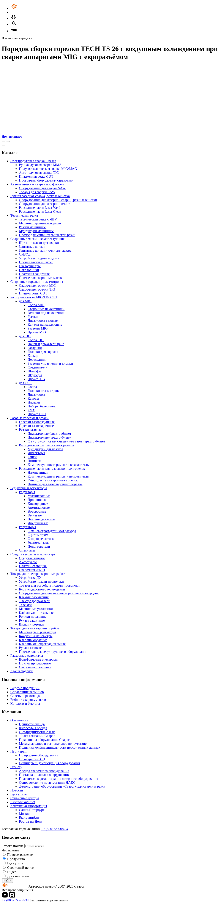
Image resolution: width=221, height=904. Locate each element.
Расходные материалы (26, 655)
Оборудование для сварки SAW (42, 188)
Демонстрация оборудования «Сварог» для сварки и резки (62, 786)
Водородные (37, 511)
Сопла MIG (36, 305)
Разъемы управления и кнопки (50, 363)
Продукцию (16, 859)
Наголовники (29, 270)
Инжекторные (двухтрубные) (49, 433)
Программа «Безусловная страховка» (46, 180)
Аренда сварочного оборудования (44, 771)
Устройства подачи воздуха (39, 258)
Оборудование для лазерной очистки (46, 204)
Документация (18, 876)
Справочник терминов (27, 692)
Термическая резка (24, 215)
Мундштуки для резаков (45, 449)
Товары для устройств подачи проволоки (49, 585)
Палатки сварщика (33, 566)
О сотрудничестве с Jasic (37, 732)
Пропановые (37, 500)
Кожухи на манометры (35, 636)
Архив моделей (21, 671)
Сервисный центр (20, 867)
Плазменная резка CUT (36, 176)
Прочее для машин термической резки (47, 235)
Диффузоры (36, 394)
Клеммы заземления (34, 597)
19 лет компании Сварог (37, 736)
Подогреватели (39, 546)
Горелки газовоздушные (37, 422)
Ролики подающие (32, 616)
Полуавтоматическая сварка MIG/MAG (48, 169)
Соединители (37, 367)
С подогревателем (41, 538)
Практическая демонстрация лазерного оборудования (58, 778)
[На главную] (26, 8)
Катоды (33, 398)
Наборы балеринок (42, 406)
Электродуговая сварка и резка (33, 161)
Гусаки (33, 316)
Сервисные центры (24, 798)
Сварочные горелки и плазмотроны (36, 281)
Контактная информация (28, 806)
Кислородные (38, 503)
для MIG (25, 301)
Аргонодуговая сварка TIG (39, 172)
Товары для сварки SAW (37, 192)
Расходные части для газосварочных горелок (52, 468)
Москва (24, 814)
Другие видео (12, 136)
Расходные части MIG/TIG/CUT (33, 297)
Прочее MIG (37, 332)
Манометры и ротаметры (37, 632)
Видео (11, 872)
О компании (19, 720)
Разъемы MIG (38, 328)
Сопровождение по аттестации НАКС (47, 782)
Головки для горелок (43, 352)
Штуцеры (35, 375)
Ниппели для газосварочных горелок (55, 484)
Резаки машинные (32, 227)
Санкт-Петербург (31, 810)
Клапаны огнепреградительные (42, 644)
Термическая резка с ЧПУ (38, 219)
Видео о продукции (24, 688)
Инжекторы (36, 453)
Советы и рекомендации (28, 696)
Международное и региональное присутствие (53, 743)
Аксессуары (28, 562)
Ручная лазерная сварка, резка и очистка (40, 196)
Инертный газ (38, 523)
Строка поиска (13, 846)
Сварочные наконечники (46, 309)
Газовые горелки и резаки (29, 418)
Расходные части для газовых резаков (46, 445)
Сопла (32, 387)
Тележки (25, 605)
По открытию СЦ (32, 759)
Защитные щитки (32, 246)
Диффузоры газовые (43, 320)
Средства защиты (32, 558)
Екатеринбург (29, 817)
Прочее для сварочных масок (40, 278)
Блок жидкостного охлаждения (42, 589)
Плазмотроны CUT (33, 293)
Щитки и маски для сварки (39, 242)
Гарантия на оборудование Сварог (44, 740)
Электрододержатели (34, 601)
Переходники (37, 359)
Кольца (33, 355)
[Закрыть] (3, 145)
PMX (31, 410)
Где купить (18, 794)
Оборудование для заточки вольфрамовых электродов (59, 593)
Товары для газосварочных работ (34, 628)
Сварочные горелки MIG (37, 285)
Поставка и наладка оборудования (44, 775)
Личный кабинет (22, 802)
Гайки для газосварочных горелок (53, 480)
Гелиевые (35, 515)
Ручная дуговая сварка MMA (40, 165)
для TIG (25, 336)
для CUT (25, 383)
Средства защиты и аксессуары (33, 554)
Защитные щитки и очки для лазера (45, 250)
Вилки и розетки (31, 624)
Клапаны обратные (33, 640)
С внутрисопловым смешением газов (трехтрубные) (66, 441)
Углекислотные (39, 496)
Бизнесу (16, 767)
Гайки (32, 457)
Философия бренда (33, 728)
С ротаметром (38, 535)
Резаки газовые (30, 429)
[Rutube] (12, 896)
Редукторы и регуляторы (28, 488)
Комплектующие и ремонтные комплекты (59, 464)
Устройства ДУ (30, 577)
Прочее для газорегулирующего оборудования (53, 651)
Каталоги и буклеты (25, 703)
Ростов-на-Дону (31, 821)
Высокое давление (41, 519)
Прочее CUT (37, 414)
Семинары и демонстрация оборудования (49, 763)
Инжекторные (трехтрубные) (49, 437)
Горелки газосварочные (36, 426)
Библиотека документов (28, 699)
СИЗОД (24, 254)
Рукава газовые (30, 648)
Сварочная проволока (35, 667)
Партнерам (18, 751)
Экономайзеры (38, 542)
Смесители (27, 550)
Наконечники (38, 472)
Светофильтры (30, 266)
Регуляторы (27, 527)
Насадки (34, 402)
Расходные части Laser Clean (40, 211)
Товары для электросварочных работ (37, 574)
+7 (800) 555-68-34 (54, 829)
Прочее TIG (36, 379)
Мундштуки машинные (36, 231)
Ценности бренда (32, 724)
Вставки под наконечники (47, 313)
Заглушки (35, 348)
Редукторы (27, 492)
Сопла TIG (36, 340)
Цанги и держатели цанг (46, 344)
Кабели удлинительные (36, 612)
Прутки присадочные (35, 663)
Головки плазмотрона (44, 390)
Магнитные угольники (36, 609)
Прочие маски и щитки (36, 262)
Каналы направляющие (45, 324)
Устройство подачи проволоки (41, 581)
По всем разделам (20, 854)
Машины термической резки (40, 223)
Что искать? (10, 850)
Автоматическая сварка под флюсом (37, 184)
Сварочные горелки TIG (37, 289)
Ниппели (34, 461)
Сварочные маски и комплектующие (37, 239)
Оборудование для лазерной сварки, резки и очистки (58, 200)
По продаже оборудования (38, 755)
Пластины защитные (34, 274)
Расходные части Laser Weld (39, 207)
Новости (16, 790)
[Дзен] (5, 896)
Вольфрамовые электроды (38, 659)
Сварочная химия (32, 570)
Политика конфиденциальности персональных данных (59, 747)
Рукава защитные (32, 620)
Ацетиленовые (39, 507)
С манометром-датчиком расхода (52, 531)
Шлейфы (34, 371)
